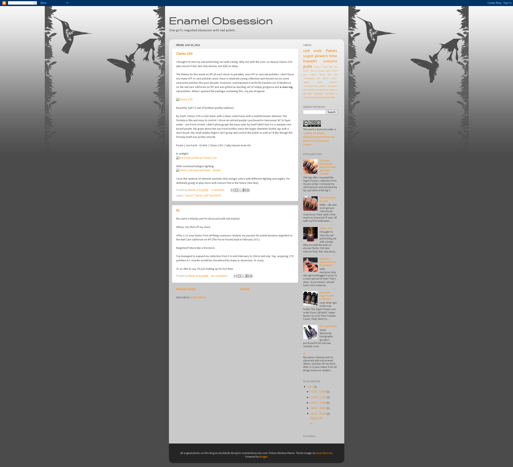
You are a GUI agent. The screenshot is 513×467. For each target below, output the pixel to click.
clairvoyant (332, 86)
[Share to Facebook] (244, 190)
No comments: (219, 276)
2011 (311, 387)
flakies (331, 51)
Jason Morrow (324, 453)
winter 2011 (329, 98)
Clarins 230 (184, 54)
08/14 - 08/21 (319, 408)
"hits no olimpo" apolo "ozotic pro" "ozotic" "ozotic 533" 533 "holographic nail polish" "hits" (320, 75)
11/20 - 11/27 (319, 397)
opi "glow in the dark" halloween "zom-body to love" (320, 94)
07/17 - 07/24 (319, 414)
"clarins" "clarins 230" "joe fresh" (203, 195)
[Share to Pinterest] (248, 190)
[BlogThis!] (236, 190)
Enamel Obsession (221, 20)
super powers (315, 56)
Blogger (263, 457)
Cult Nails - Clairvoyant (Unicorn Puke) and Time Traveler (328, 167)
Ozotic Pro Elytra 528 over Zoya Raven (328, 262)
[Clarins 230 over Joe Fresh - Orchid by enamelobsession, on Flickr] (198, 170)
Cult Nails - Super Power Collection (327, 295)
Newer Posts (186, 289)
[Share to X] (240, 190)
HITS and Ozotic (328, 326)
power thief (313, 98)
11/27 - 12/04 (319, 392)
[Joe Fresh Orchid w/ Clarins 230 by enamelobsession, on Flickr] (196, 158)
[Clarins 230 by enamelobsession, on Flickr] (184, 99)
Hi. (178, 211)
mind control (309, 90)
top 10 (321, 98)
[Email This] (233, 190)
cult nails (312, 51)
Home (244, 289)
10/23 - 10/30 (319, 403)
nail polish (320, 90)
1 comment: (218, 190)
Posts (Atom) (198, 297)
